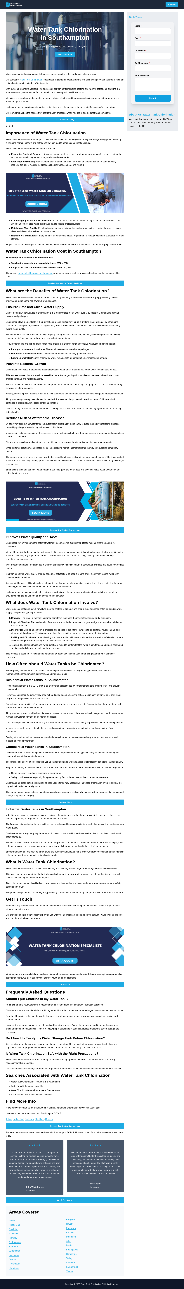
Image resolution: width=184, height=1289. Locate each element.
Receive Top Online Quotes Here (65, 530)
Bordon (69, 1245)
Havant (69, 1224)
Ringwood (71, 1219)
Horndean (14, 1268)
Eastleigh (29, 1119)
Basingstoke (72, 1250)
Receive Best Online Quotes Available (65, 283)
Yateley (69, 1271)
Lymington (14, 1255)
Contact (172, 5)
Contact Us (65, 984)
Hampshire (71, 1254)
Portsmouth (14, 1264)
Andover (70, 1232)
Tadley (69, 1258)
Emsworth (71, 1228)
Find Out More (65, 802)
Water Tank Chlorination (31, 80)
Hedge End (18, 1119)
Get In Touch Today (65, 120)
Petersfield (71, 1237)
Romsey (49, 1119)
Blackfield (39, 1119)
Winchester (14, 1251)
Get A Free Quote (65, 1200)
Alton (68, 1241)
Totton (9, 1119)
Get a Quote (63, 54)
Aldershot (70, 1262)
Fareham (13, 1246)
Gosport (13, 1259)
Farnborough (72, 1267)
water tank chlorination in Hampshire (35, 273)
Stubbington (15, 1242)
